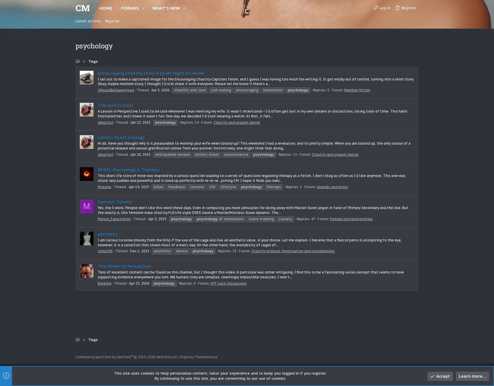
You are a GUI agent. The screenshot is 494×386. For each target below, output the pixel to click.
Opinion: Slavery (115, 201)
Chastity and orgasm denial (237, 122)
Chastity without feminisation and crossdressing (292, 251)
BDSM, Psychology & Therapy (129, 169)
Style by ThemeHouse (199, 357)
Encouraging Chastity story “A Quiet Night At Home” (152, 73)
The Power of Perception (124, 266)
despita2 (105, 122)
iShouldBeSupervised (116, 90)
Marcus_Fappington (114, 219)
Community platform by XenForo (126, 357)
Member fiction (357, 90)
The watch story (115, 105)
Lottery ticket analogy (121, 137)
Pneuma (104, 187)
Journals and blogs (332, 187)
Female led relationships (351, 219)
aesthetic (108, 234)
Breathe (104, 283)
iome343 (105, 251)
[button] (144, 8)
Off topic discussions (228, 283)
